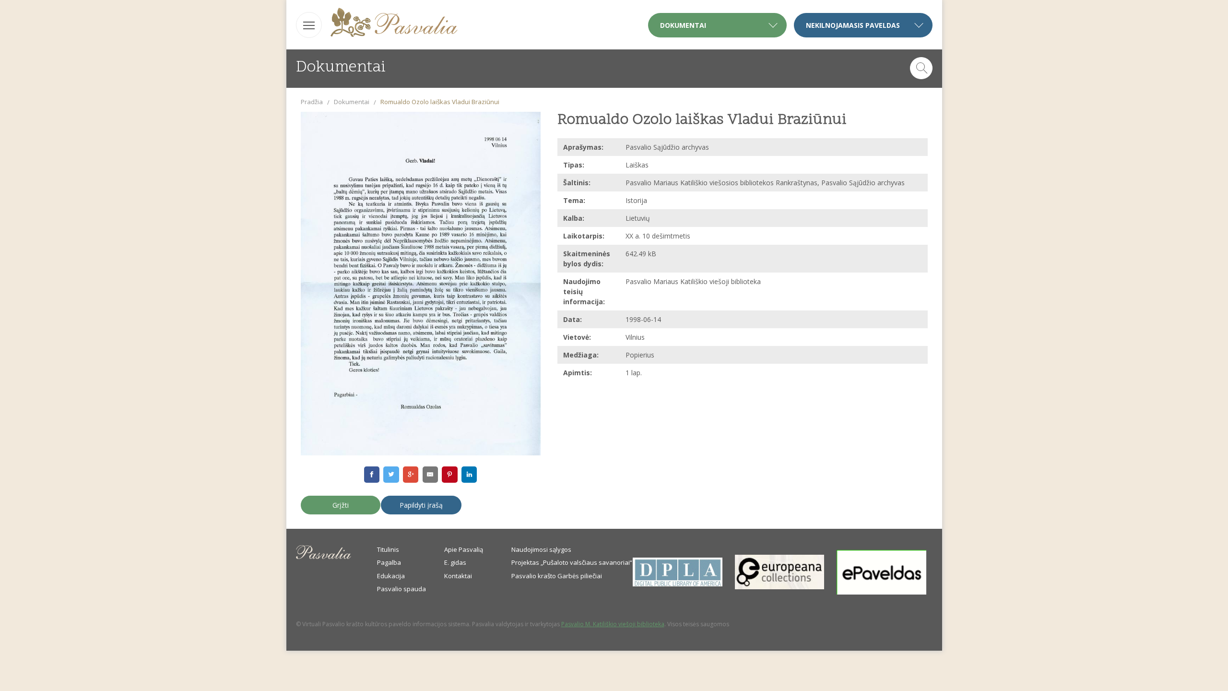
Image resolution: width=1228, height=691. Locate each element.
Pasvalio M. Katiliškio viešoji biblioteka (612, 624)
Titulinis (388, 549)
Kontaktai (458, 576)
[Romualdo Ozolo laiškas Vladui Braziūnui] (421, 284)
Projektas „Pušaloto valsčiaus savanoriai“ (571, 562)
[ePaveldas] (881, 592)
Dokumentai (351, 101)
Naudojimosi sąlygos (541, 549)
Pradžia (312, 101)
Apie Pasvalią (463, 549)
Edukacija (391, 576)
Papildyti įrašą (421, 505)
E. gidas (455, 562)
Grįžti (340, 505)
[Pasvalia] (394, 24)
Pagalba (389, 562)
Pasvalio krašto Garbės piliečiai (556, 576)
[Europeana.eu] (780, 587)
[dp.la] (677, 584)
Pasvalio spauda (401, 588)
